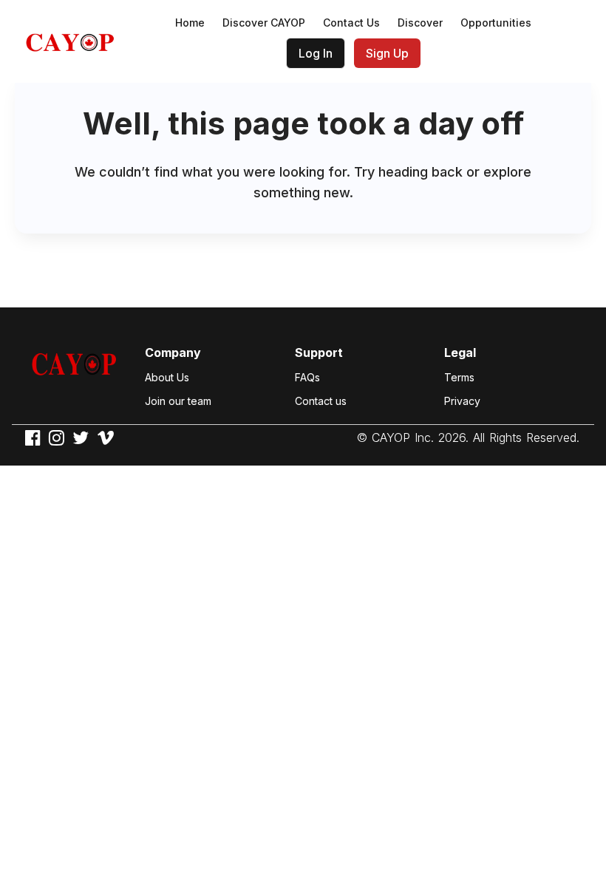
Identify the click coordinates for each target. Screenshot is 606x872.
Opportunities (495, 22)
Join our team (178, 401)
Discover (420, 22)
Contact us (321, 401)
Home (190, 22)
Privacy (462, 401)
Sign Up (387, 53)
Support (319, 352)
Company (173, 352)
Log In (316, 53)
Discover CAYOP (263, 22)
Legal (460, 352)
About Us (167, 377)
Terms (459, 377)
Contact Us (351, 22)
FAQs (307, 377)
